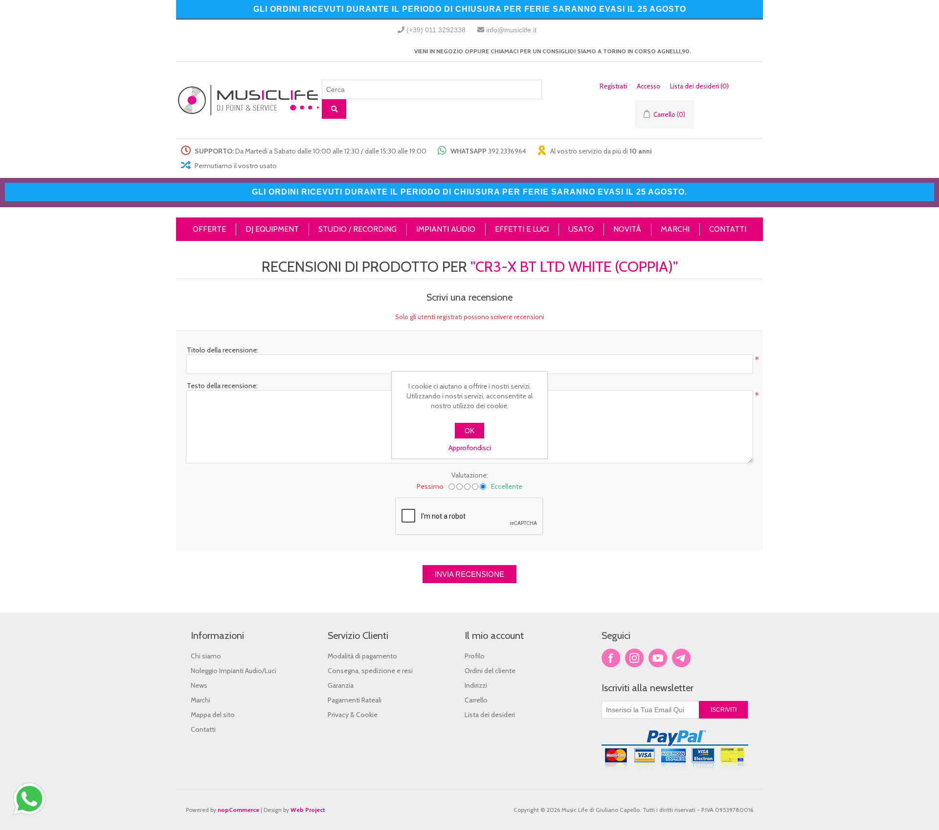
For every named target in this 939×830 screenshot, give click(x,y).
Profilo (475, 656)
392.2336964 (507, 151)
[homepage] (249, 100)
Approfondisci (469, 447)
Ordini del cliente (490, 670)
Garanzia (341, 685)
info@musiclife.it (511, 30)
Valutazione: (469, 475)
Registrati (613, 86)
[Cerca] (334, 109)
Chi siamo (206, 656)
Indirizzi (476, 685)
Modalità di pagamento (362, 656)
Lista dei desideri (490, 714)
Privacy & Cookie (353, 714)
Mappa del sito (213, 714)
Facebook (611, 658)
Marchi (200, 700)
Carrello (476, 700)
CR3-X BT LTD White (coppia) (574, 267)
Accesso (648, 86)
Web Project (308, 809)
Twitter (634, 658)
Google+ (681, 658)
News (199, 685)
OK (469, 431)
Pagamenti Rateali (354, 700)
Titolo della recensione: (222, 350)
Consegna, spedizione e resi (370, 670)
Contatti (203, 729)
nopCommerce (238, 809)
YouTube (657, 658)
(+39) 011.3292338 (436, 30)
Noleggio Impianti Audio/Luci (233, 670)
